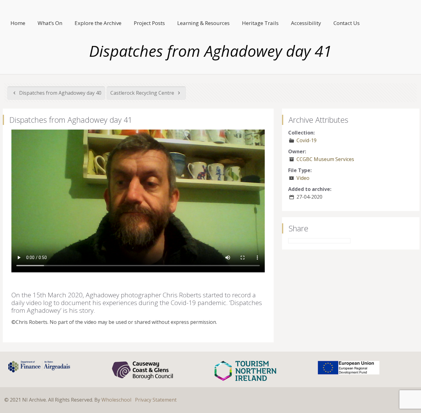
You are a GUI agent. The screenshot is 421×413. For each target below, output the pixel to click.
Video (302, 178)
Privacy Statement (156, 399)
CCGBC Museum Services (325, 159)
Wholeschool (116, 399)
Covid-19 (306, 140)
